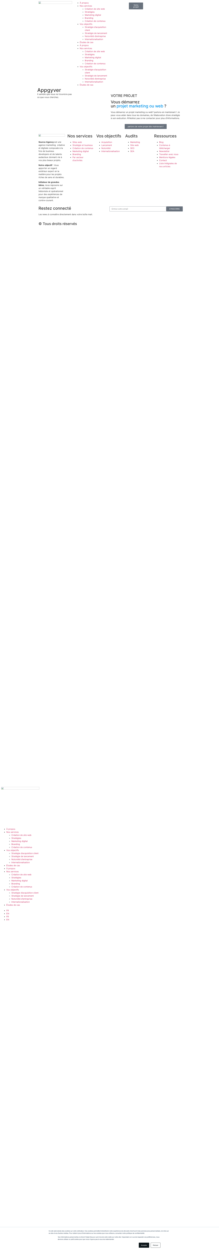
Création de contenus (95, 21)
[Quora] (149, 223)
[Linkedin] (128, 223)
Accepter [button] (144, 1245)
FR (7, 910)
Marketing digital (93, 15)
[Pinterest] (135, 223)
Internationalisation (94, 39)
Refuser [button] (155, 1245)
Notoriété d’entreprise (95, 36)
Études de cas (86, 42)
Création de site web (95, 9)
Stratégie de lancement (96, 33)
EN (7, 913)
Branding (89, 18)
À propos (84, 3)
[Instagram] (121, 223)
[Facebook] (114, 223)
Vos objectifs (86, 24)
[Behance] (142, 223)
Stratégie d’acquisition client (25, 853)
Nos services (86, 6)
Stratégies (90, 12)
